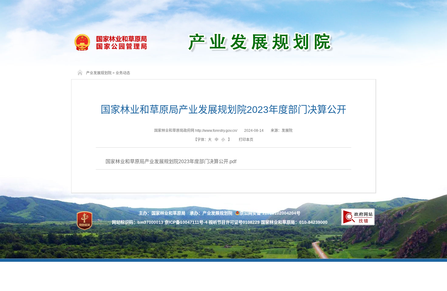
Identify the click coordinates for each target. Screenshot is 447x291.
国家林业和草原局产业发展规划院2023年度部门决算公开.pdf (171, 161)
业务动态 (123, 73)
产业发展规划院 (99, 73)
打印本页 (246, 140)
